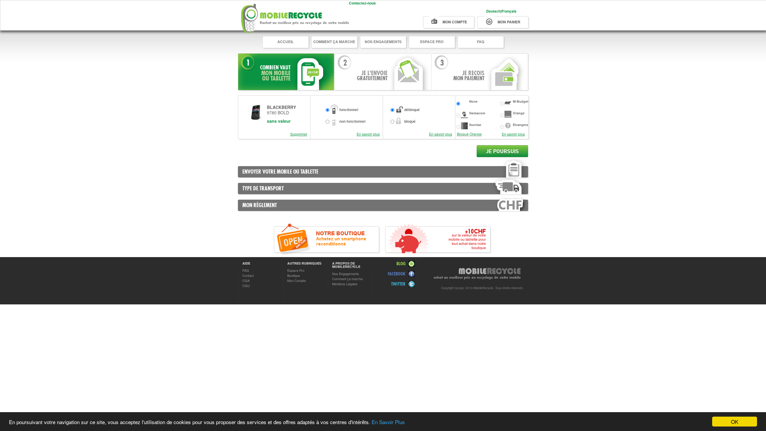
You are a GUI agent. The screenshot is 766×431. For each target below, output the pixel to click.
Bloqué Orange (469, 133)
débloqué (412, 109)
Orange (519, 113)
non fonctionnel (352, 121)
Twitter (398, 284)
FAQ (245, 270)
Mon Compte (296, 280)
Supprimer (298, 133)
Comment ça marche (334, 41)
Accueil (285, 41)
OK (734, 421)
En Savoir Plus (388, 422)
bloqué (410, 121)
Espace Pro (431, 41)
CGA (246, 280)
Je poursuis (502, 151)
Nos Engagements (383, 41)
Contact (248, 275)
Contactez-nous (362, 3)
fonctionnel (348, 109)
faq (480, 41)
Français (508, 11)
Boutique (293, 275)
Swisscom (477, 113)
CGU (246, 285)
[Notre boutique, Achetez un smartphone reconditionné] (326, 239)
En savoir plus (368, 133)
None (473, 101)
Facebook (396, 274)
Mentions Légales (345, 283)
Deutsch (493, 11)
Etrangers (520, 124)
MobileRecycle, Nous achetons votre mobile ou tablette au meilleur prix (295, 16)
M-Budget (520, 101)
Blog (400, 263)
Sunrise (475, 124)
